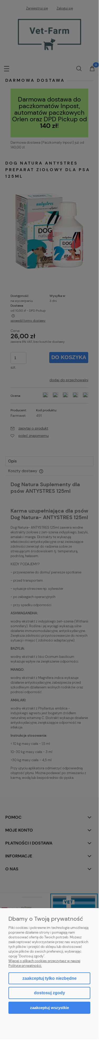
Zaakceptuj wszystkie (49, 1007)
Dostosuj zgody (49, 993)
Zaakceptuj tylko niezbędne (49, 978)
